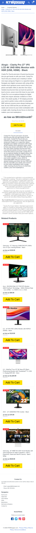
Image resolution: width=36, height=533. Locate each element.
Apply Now (4, 496)
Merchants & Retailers (6, 504)
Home (2, 7)
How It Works (4, 498)
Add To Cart (18, 125)
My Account (4, 494)
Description (18, 130)
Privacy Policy (23, 528)
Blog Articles (4, 502)
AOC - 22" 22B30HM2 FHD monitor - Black (16, 412)
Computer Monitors (12, 7)
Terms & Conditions (20, 529)
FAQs (2, 500)
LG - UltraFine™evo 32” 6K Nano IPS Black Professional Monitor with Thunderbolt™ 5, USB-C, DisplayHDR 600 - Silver (17, 371)
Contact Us (4, 506)
